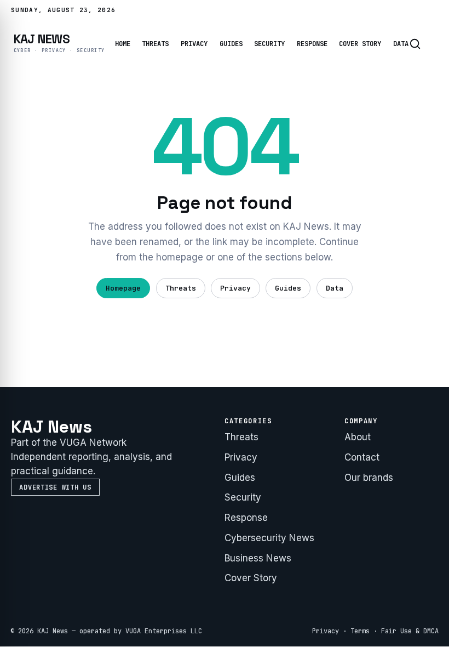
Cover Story (360, 44)
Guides (231, 44)
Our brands (368, 477)
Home (122, 44)
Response (312, 44)
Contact (361, 457)
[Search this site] (415, 43)
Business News (258, 558)
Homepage (123, 288)
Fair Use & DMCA (410, 631)
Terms (360, 631)
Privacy (194, 44)
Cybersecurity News (269, 537)
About (357, 437)
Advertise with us (55, 487)
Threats (155, 44)
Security (269, 44)
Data (400, 44)
